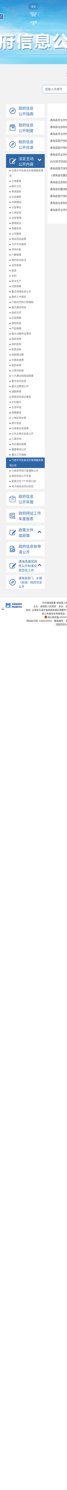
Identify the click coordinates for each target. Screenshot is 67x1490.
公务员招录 (16, 370)
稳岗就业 (15, 223)
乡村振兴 (15, 402)
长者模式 (33, 23)
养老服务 (15, 191)
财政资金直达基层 (20, 396)
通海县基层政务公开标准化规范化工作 (28, 566)
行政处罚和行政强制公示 (23, 470)
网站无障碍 (33, 14)
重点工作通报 (17, 454)
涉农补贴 (15, 249)
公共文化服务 (17, 244)
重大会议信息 (17, 381)
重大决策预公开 (19, 386)
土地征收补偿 (17, 417)
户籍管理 (15, 254)
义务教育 (15, 181)
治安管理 (15, 217)
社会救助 (15, 196)
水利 (12, 275)
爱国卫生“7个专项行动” (22, 481)
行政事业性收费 (19, 428)
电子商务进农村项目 (21, 486)
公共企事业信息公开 (21, 433)
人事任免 (15, 438)
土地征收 (15, 212)
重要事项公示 (17, 449)
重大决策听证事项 (20, 333)
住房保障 (15, 286)
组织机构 (15, 344)
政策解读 (15, 412)
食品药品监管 (17, 238)
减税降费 (15, 391)
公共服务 (15, 233)
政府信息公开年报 (20, 475)
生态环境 (15, 407)
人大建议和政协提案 (21, 375)
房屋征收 (15, 228)
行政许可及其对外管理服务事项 (26, 173)
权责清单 (15, 349)
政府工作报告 (17, 296)
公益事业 (15, 207)
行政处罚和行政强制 (21, 302)
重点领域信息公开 (20, 291)
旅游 (12, 270)
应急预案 (15, 317)
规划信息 (15, 323)
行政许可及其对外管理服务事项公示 (26, 463)
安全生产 (15, 281)
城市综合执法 (17, 260)
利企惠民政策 (17, 444)
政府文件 (15, 312)
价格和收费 (16, 360)
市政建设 (15, 202)
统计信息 (15, 423)
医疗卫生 (15, 186)
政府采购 (15, 365)
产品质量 (15, 328)
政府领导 (15, 338)
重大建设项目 (17, 307)
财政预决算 (16, 354)
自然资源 (15, 265)
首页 (33, 6)
